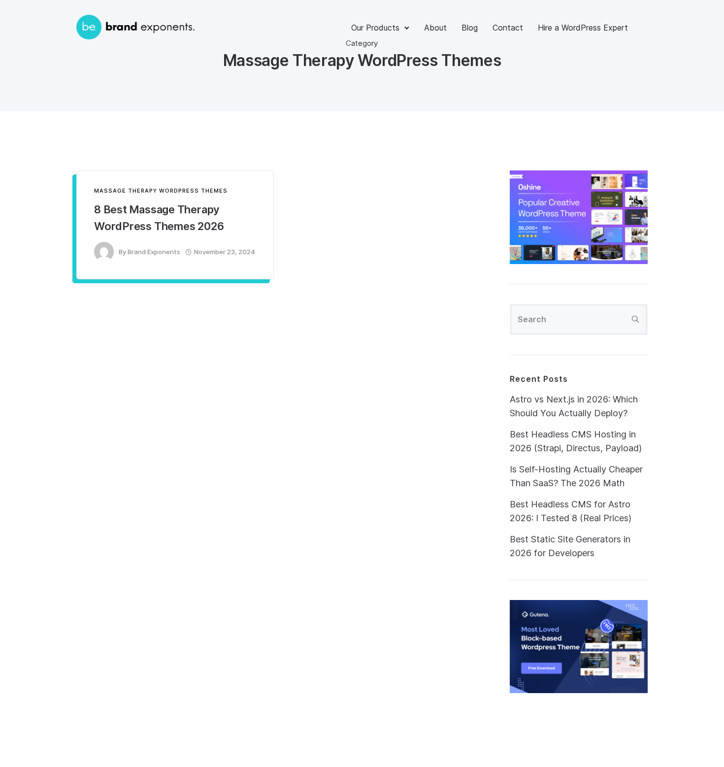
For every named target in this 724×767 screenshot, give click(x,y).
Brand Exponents (154, 252)
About (435, 28)
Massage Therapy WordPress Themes (161, 191)
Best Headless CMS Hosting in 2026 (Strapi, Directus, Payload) (576, 441)
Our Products (375, 28)
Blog (469, 28)
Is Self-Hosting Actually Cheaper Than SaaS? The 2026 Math (576, 476)
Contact (508, 28)
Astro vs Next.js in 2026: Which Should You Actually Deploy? (574, 406)
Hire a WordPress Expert (583, 28)
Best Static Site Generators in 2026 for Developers (570, 546)
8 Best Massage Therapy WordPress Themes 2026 (159, 218)
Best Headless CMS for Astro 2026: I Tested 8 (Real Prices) (570, 511)
